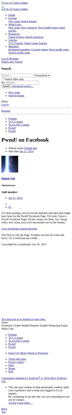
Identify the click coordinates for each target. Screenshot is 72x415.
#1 (9, 207)
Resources (14, 33)
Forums (12, 18)
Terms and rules (17, 359)
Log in (5, 104)
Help (11, 365)
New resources (29, 27)
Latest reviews (16, 37)
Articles (12, 40)
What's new (14, 24)
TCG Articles (15, 43)
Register (5, 110)
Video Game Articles (35, 43)
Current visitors (39, 49)
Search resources (34, 37)
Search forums (29, 21)
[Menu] (2, 6)
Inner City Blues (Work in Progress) (28, 353)
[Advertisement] (36, 282)
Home (11, 15)
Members (13, 46)
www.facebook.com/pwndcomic (19, 228)
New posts (14, 21)
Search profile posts (19, 52)
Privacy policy (16, 362)
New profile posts (47, 27)
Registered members (19, 49)
